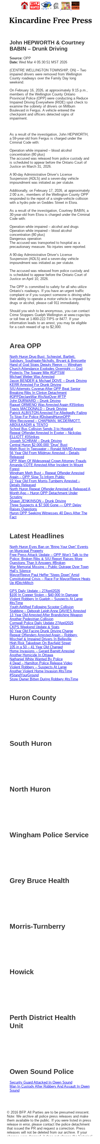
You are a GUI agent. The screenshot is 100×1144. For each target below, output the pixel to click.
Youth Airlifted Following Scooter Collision (42, 607)
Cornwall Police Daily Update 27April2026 (41, 623)
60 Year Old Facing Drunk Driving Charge (41, 631)
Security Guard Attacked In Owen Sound (41, 1082)
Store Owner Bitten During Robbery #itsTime (44, 679)
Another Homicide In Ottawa (31, 655)
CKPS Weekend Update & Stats (34, 627)
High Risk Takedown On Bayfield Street (40, 643)
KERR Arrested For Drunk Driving (35, 385)
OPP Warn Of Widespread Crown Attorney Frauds (48, 461)
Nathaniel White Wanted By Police (36, 659)
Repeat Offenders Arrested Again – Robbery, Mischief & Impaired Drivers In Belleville (44, 637)
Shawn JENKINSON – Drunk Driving (38, 501)
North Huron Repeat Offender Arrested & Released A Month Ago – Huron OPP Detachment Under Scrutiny (50, 493)
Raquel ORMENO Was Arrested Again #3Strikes (47, 405)
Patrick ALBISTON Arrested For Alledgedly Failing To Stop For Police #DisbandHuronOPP (48, 415)
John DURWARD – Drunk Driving (35, 401)
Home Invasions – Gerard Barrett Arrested (42, 651)
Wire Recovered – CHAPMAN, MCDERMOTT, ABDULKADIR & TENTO (45, 423)
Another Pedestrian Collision (31, 619)
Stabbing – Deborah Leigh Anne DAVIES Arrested (48, 611)
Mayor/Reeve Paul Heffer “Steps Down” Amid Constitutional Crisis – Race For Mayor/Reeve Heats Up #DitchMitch (50, 579)
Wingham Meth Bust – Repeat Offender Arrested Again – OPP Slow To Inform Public (47, 475)
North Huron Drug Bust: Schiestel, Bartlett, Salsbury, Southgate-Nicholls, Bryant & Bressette (48, 359)
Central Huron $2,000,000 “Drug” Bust (38, 445)
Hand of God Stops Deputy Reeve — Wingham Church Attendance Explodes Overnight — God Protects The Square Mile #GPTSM (46, 369)
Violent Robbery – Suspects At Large (38, 667)
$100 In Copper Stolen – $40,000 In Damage (44, 595)
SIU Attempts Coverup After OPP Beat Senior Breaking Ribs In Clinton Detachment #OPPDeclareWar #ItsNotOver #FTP (45, 393)
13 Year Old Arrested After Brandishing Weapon (46, 615)
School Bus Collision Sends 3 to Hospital (41, 429)
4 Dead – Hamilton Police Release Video (41, 663)
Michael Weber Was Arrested (32, 377)
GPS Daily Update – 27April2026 (35, 591)
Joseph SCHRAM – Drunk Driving (36, 441)
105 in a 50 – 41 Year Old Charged (36, 647)
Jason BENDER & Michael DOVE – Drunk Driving (48, 381)
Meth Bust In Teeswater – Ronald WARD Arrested (48, 449)
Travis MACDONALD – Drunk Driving (38, 409)
